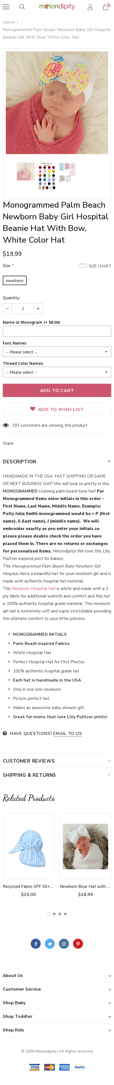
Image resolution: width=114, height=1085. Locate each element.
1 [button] (48, 914)
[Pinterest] (78, 944)
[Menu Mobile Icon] (6, 7)
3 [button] (59, 914)
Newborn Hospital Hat (34, 588)
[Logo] (57, 6)
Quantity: (11, 298)
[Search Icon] (22, 7)
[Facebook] (36, 944)
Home (9, 22)
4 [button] (65, 914)
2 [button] (54, 914)
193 (15, 425)
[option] (57, 102)
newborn (15, 280)
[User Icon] (90, 7)
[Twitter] (50, 944)
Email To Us (67, 733)
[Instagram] (64, 944)
